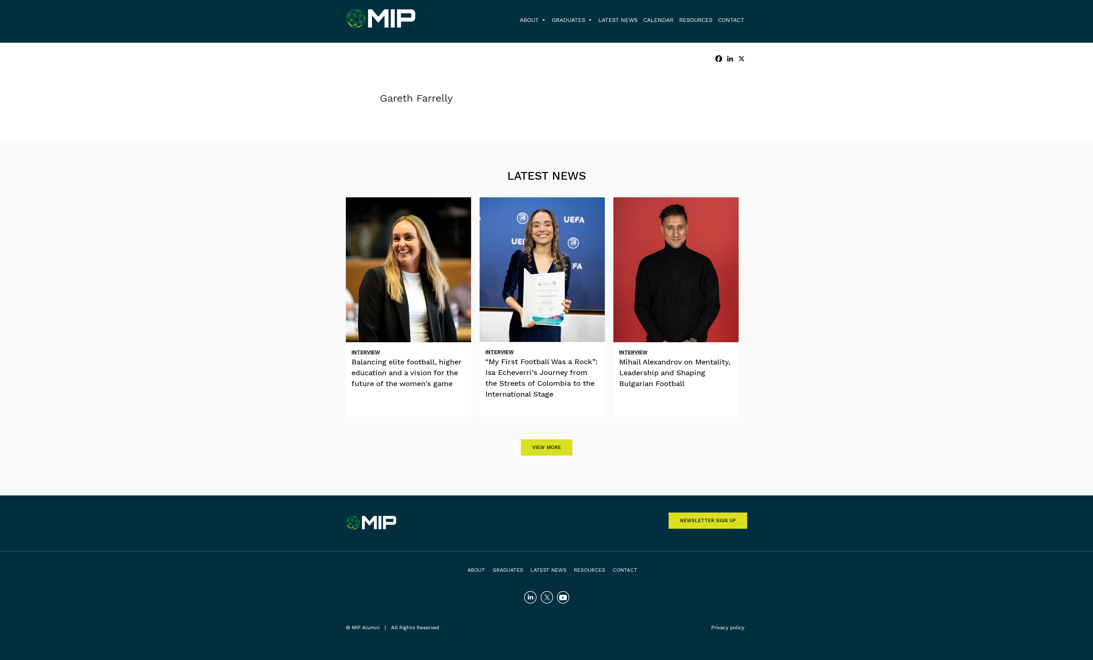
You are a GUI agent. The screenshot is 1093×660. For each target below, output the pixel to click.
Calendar (658, 20)
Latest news (618, 20)
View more (546, 447)
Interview (366, 352)
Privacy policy (727, 627)
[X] (741, 59)
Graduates (568, 20)
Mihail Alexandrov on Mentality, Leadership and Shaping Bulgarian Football (674, 373)
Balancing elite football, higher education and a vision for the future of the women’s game (406, 373)
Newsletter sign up (708, 520)
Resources (695, 20)
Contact (731, 20)
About (529, 20)
